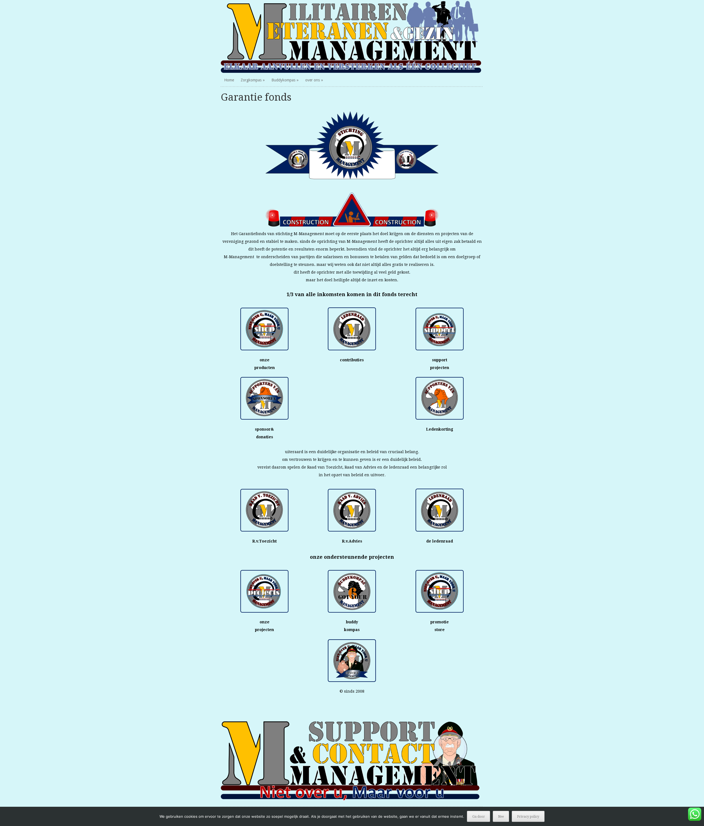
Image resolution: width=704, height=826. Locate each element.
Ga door (478, 817)
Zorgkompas (251, 80)
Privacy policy (528, 817)
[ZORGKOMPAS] (352, 36)
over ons (312, 80)
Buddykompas (283, 80)
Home (229, 80)
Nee (501, 817)
